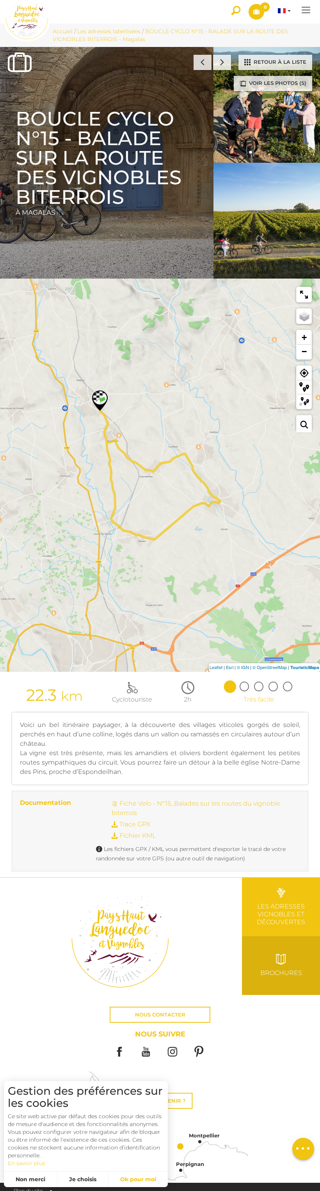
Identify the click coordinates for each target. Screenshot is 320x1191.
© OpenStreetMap (269, 667)
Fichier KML (137, 835)
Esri (229, 667)
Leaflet (216, 667)
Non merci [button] (30, 1179)
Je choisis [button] (82, 1179)
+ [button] (304, 337)
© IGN (243, 667)
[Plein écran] (304, 295)
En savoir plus (26, 1163)
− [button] (304, 351)
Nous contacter (160, 1015)
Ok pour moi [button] (138, 1179)
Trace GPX (134, 824)
